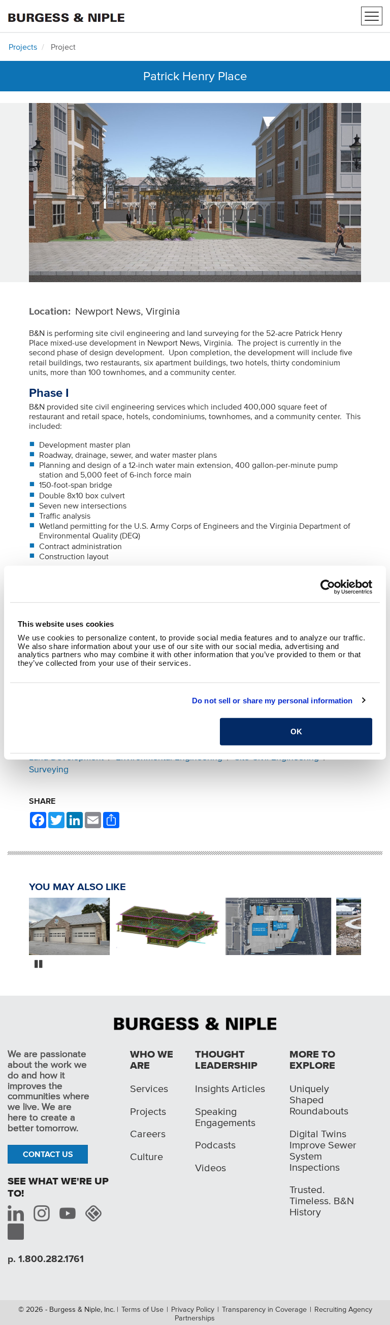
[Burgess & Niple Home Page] (195, 1022)
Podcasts (215, 1144)
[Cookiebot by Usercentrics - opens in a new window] (327, 586)
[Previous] (21, 928)
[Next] (369, 928)
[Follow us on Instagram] (42, 1213)
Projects (23, 46)
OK (296, 731)
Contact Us (48, 1154)
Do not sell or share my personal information (272, 700)
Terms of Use (142, 1309)
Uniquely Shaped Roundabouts (318, 1099)
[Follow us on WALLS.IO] (93, 1213)
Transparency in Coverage (264, 1309)
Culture (146, 1156)
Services (149, 1088)
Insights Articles (230, 1088)
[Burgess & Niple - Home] (66, 15)
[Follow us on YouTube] (67, 1213)
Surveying (49, 769)
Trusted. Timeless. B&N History (321, 1200)
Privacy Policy (192, 1309)
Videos (210, 1167)
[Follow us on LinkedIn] (16, 1213)
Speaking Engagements (225, 1117)
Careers (148, 1133)
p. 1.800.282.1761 (46, 1258)
